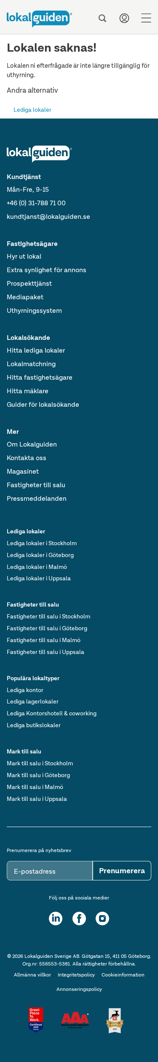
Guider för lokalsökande (43, 404)
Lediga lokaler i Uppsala (39, 578)
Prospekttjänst (29, 283)
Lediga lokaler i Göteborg (40, 555)
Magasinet (23, 471)
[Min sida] (124, 18)
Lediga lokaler (32, 109)
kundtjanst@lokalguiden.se (48, 216)
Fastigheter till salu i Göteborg (47, 628)
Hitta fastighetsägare (39, 377)
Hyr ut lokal (24, 256)
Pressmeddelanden (37, 498)
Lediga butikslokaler (34, 725)
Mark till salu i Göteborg (38, 775)
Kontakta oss (26, 457)
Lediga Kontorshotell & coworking (51, 713)
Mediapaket (25, 296)
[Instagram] (102, 918)
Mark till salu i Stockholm (40, 763)
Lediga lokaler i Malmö (37, 567)
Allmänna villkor (32, 974)
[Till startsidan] (39, 19)
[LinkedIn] (55, 918)
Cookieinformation (123, 974)
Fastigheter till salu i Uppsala (45, 652)
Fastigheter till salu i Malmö (43, 640)
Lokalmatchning (31, 363)
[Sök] (102, 18)
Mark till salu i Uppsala (37, 799)
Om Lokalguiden (32, 444)
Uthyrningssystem (34, 310)
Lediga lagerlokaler (33, 701)
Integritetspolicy (76, 974)
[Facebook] (79, 918)
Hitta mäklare (27, 390)
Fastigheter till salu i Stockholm (48, 616)
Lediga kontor (25, 690)
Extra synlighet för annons (46, 269)
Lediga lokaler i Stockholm (42, 543)
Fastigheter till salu (36, 484)
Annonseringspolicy (79, 989)
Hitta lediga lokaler (36, 350)
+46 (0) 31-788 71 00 (36, 203)
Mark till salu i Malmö (35, 787)
